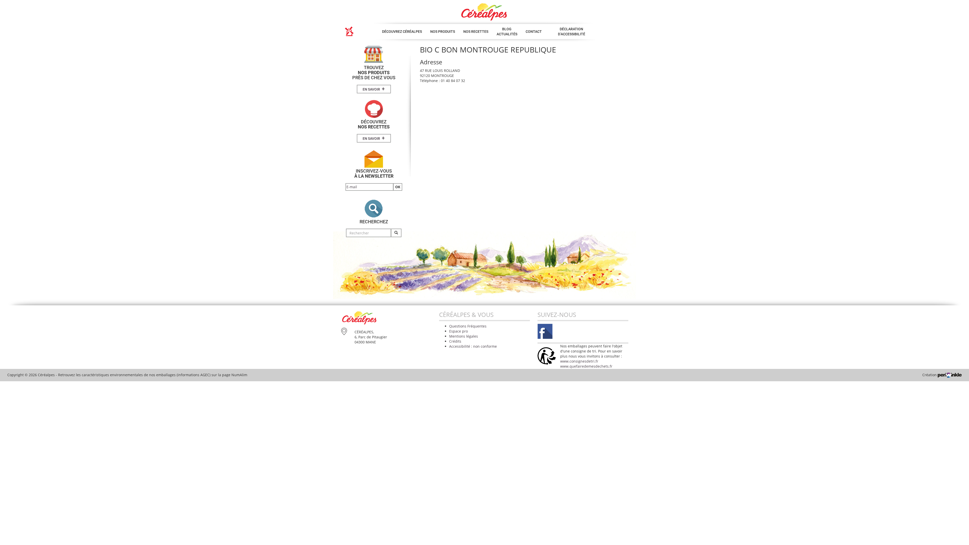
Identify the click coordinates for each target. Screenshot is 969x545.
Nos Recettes (475, 32)
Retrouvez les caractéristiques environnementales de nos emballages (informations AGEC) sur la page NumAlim (152, 374)
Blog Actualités (507, 31)
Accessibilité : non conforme (473, 346)
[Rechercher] (396, 233)
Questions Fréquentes (468, 326)
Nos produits (442, 32)
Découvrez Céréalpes (402, 32)
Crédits (455, 341)
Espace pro (458, 331)
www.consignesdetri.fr (579, 361)
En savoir (374, 89)
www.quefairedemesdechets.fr (586, 366)
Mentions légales (463, 336)
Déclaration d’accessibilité (571, 31)
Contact (534, 32)
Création (930, 374)
